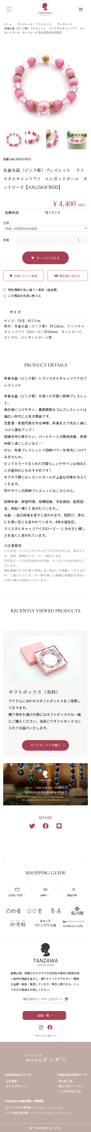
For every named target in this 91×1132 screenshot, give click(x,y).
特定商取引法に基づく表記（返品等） (33, 290)
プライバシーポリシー (45, 1035)
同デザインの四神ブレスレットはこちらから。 (40, 490)
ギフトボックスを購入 (45, 745)
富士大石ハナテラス (71, 1086)
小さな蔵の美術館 (39, 1113)
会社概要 (11, 1081)
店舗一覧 (43, 1015)
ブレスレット (64, 24)
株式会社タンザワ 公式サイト (43, 999)
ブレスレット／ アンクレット (34, 24)
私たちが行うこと (17, 1086)
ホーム (8, 24)
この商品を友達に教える (24, 296)
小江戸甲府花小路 (70, 1091)
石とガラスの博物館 (35, 1107)
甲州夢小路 (66, 1081)
